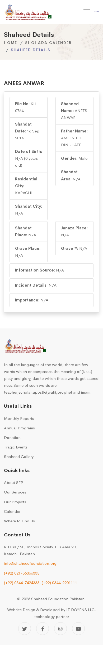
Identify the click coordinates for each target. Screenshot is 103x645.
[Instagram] (60, 628)
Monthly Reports (19, 418)
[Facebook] (42, 628)
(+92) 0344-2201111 (59, 582)
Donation (12, 437)
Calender (12, 511)
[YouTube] (78, 628)
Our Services (15, 492)
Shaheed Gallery (19, 456)
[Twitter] (24, 628)
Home (10, 42)
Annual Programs (19, 427)
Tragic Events (15, 447)
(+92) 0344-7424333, (22, 582)
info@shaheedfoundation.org (30, 563)
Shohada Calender (48, 42)
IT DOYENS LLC (80, 609)
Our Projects (15, 501)
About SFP (13, 482)
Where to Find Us (19, 520)
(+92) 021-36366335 (21, 573)
